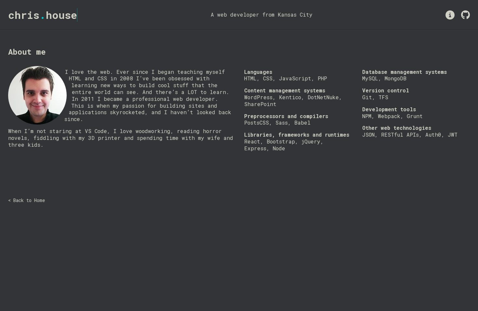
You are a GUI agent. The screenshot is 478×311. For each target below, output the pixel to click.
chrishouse (42, 15)
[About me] (450, 15)
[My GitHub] (465, 15)
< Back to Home (26, 200)
